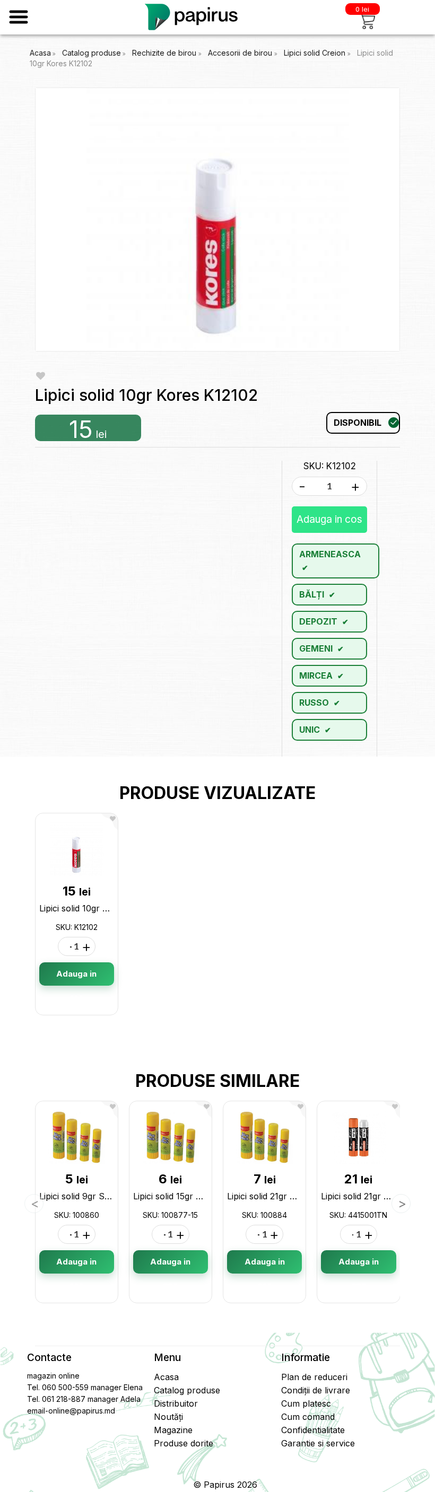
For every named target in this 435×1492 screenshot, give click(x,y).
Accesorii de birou (241, 52)
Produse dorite (183, 1443)
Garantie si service (318, 1443)
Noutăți (168, 1416)
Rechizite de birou (165, 52)
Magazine (173, 1430)
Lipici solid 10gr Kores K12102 (97, 908)
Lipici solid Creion (315, 52)
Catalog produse (91, 52)
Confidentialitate (313, 1430)
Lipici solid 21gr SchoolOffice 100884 (301, 1196)
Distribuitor (176, 1403)
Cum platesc (306, 1403)
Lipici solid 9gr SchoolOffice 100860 (111, 1196)
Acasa (40, 52)
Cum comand (308, 1416)
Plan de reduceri (314, 1377)
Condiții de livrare (315, 1390)
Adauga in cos (329, 519)
